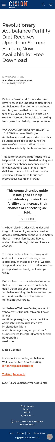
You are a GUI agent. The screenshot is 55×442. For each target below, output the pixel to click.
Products (27, 409)
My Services (26, 415)
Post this (29, 218)
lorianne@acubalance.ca (17, 365)
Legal (11, 433)
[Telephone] (43, 4)
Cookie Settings (40, 433)
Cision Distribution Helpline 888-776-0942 (28, 423)
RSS (29, 433)
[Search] (51, 4)
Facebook (19, 374)
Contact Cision (27, 406)
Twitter (7, 374)
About (27, 412)
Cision (31, 438)
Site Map (20, 433)
